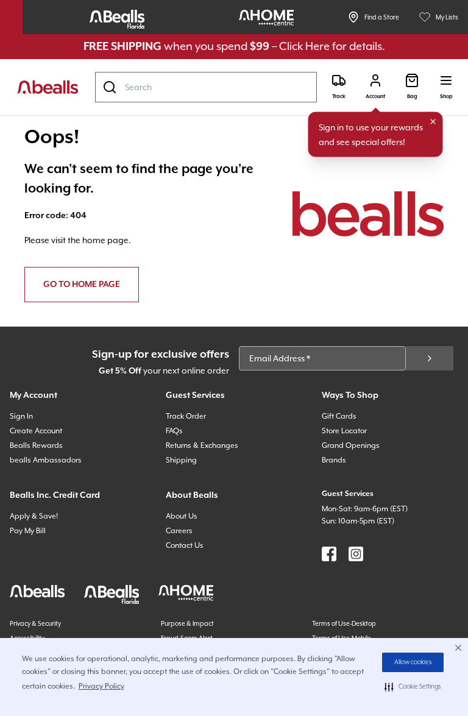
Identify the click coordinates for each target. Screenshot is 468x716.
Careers (179, 530)
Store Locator (344, 431)
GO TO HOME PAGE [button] (81, 284)
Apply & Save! (34, 516)
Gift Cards (339, 416)
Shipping (181, 460)
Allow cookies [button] (413, 662)
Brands (334, 460)
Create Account (36, 431)
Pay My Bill (28, 530)
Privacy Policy (101, 686)
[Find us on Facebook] (329, 554)
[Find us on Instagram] (356, 554)
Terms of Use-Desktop (344, 623)
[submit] (429, 358)
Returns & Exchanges (202, 445)
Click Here (304, 46)
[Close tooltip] (433, 122)
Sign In (21, 416)
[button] (413, 687)
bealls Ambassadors (46, 460)
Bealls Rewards (36, 445)
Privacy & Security (35, 623)
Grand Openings (351, 445)
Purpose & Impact (187, 623)
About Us (181, 516)
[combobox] (206, 87)
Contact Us (185, 545)
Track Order (186, 416)
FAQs (174, 431)
